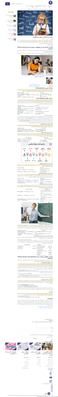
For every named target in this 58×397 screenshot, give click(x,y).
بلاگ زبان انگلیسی (42, 9)
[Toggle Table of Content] (52, 45)
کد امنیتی (51, 335)
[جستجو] (23, 3)
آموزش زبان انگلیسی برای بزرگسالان (34, 86)
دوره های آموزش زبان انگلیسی (39, 76)
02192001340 (19, 3)
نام (52, 328)
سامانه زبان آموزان (13, 4)
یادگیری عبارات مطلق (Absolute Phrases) (43, 306)
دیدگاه (52, 327)
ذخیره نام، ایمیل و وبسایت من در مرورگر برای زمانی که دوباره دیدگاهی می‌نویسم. (41, 334)
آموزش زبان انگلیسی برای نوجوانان (34, 85)
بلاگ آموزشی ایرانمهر (48, 9)
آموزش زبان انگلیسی (38, 301)
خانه (52, 9)
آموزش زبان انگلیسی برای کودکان (34, 84)
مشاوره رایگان (7, 4)
